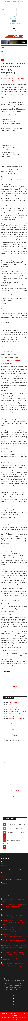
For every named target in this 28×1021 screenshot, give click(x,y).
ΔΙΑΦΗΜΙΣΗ (13, 1)
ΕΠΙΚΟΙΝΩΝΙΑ (20, 1)
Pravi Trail (11, 716)
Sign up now (17, 25)
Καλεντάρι (4, 1017)
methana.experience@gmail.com (12, 360)
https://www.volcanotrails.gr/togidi (9, 357)
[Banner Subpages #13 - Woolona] (15, 735)
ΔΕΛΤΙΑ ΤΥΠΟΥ (11, 3)
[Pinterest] (4, 836)
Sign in (14, 21)
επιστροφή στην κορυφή (21, 680)
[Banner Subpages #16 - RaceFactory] (15, 790)
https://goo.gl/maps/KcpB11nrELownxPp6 (11, 337)
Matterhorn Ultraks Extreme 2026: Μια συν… (11, 890)
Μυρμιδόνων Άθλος (14, 708)
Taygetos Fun (12, 704)
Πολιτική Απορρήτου (14, 1019)
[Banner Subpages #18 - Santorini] (15, 771)
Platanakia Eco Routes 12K (15, 713)
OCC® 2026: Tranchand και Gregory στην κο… (12, 879)
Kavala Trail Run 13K (14, 709)
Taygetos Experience (14, 702)
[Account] (14, 28)
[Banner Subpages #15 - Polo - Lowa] (15, 804)
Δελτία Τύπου (11, 1017)
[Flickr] (13, 998)
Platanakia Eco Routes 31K (15, 715)
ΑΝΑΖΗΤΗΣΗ (7, 1)
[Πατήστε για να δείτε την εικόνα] (14, 79)
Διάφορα (21, 1017)
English (25, 1017)
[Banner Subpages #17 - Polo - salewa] (14, 729)
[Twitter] (13, 995)
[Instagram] (4, 847)
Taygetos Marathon (13, 706)
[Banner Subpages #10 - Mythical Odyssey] (15, 785)
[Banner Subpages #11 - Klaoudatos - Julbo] (15, 691)
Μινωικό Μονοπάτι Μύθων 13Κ (16, 718)
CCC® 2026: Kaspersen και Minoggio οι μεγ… (12, 869)
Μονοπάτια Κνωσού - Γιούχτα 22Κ (17, 711)
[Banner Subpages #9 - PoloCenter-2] (15, 724)
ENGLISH (17, 3)
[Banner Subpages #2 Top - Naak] (14, 51)
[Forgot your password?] (14, 16)
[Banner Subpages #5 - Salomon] (15, 686)
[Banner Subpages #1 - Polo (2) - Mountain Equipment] (14, 42)
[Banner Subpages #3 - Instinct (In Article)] (14, 98)
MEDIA (2, 60)
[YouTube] (13, 1001)
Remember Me (13, 18)
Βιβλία (16, 1017)
